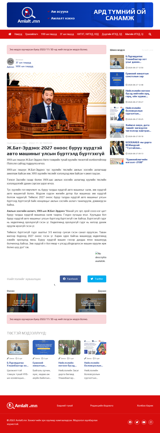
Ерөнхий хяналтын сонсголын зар (42, 364)
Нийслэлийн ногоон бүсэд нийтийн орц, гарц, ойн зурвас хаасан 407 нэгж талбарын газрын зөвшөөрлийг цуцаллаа (69, 364)
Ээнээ (11, 358)
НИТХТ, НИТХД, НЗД (88, 34)
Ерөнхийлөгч (31, 34)
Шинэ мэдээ (117, 49)
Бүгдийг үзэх (147, 50)
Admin (10, 66)
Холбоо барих (145, 405)
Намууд (18, 34)
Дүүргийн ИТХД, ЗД (112, 34)
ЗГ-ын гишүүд (67, 34)
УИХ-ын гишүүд (49, 34)
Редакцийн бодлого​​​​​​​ (101, 405)
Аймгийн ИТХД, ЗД (134, 34)
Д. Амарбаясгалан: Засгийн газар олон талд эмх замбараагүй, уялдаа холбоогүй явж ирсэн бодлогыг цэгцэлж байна (22, 303)
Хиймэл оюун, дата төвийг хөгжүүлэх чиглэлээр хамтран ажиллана (137, 128)
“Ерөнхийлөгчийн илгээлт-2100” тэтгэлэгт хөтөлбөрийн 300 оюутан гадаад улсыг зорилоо (136, 162)
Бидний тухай (65, 405)
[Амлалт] (22, 405)
